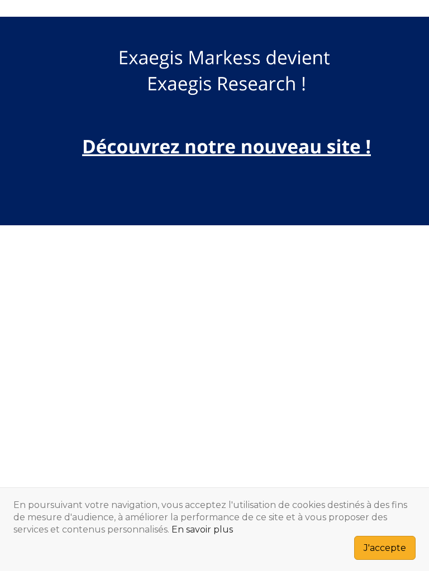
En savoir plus (202, 529)
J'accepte (385, 548)
